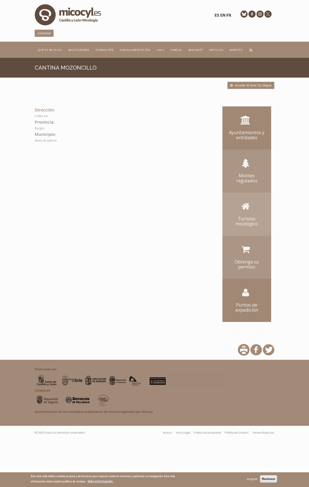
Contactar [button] (44, 33)
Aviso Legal (183, 432)
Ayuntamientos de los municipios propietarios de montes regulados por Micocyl (94, 412)
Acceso (167, 432)
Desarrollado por (263, 432)
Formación (105, 50)
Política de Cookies (237, 432)
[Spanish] (216, 16)
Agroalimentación (135, 50)
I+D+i (160, 50)
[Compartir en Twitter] (268, 349)
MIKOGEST (196, 50)
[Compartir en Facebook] (256, 349)
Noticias (216, 50)
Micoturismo (79, 50)
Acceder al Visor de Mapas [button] (253, 85)
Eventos (236, 50)
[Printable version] (244, 349)
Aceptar (252, 479)
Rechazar (268, 478)
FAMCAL (176, 50)
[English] (222, 16)
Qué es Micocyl (50, 50)
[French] (228, 16)
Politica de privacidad (207, 432)
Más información (100, 481)
